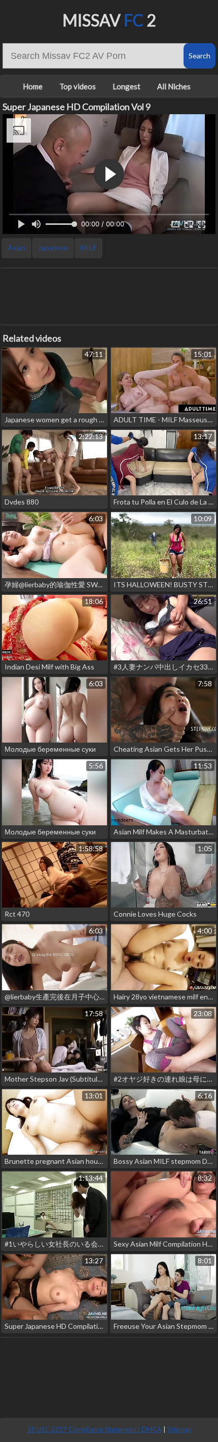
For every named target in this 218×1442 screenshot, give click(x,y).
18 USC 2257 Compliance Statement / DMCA (94, 1429)
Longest (126, 86)
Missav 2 (109, 20)
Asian (16, 247)
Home (33, 86)
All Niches (174, 86)
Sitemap (179, 1429)
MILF (88, 247)
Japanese (53, 247)
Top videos (77, 86)
